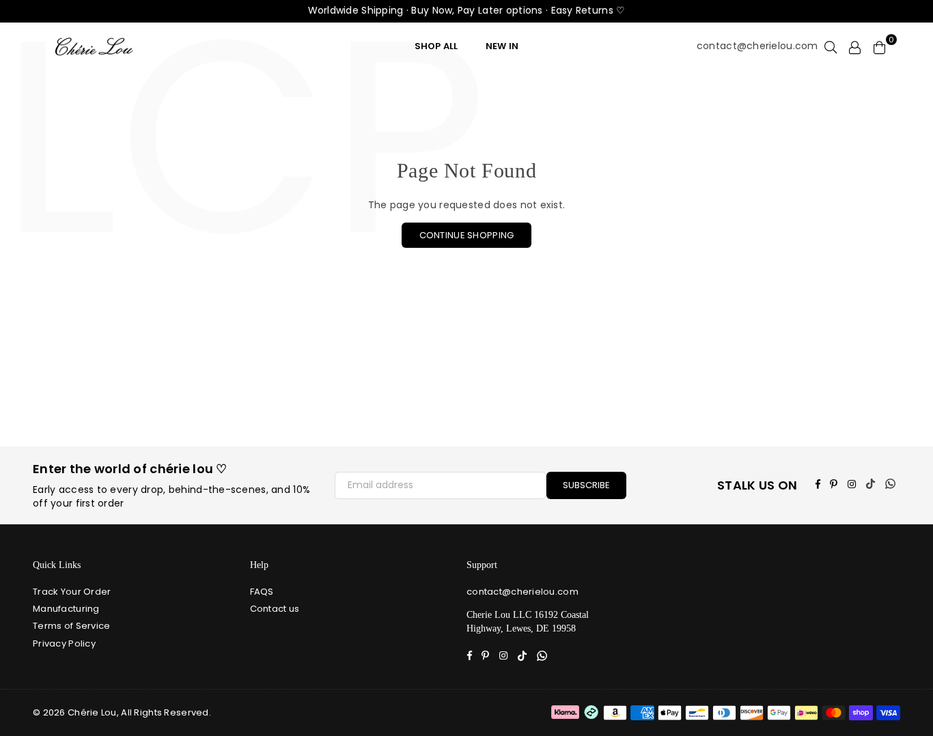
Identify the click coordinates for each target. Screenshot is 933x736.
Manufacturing (66, 608)
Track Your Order (72, 591)
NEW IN (502, 46)
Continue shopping (466, 235)
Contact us (275, 608)
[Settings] (855, 46)
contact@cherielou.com (757, 46)
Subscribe (586, 485)
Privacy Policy (64, 643)
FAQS (262, 591)
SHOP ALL (436, 46)
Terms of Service (71, 625)
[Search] (830, 46)
